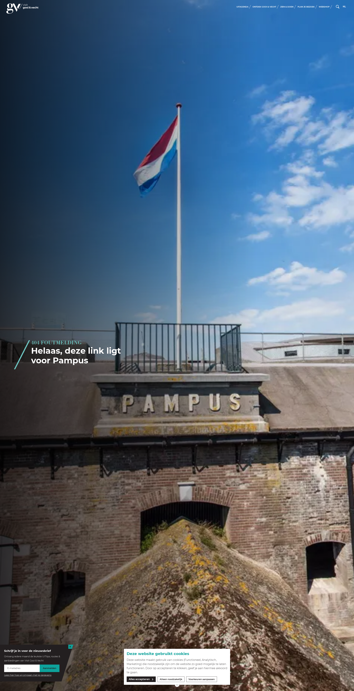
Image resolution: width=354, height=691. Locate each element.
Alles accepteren (139, 679)
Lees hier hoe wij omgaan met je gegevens (27, 675)
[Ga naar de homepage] (22, 8)
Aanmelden (49, 668)
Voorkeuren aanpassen (201, 679)
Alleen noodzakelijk (171, 679)
